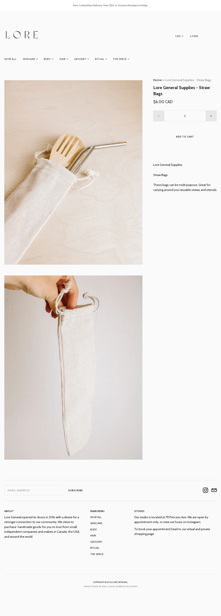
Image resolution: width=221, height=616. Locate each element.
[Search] (214, 37)
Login (194, 36)
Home (157, 80)
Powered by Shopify (127, 586)
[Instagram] (205, 490)
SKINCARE (29, 59)
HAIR (63, 59)
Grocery (80, 59)
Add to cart (185, 136)
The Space (120, 59)
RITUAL (99, 59)
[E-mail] (214, 490)
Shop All (10, 59)
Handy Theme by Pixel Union (99, 586)
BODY (47, 59)
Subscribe (75, 490)
